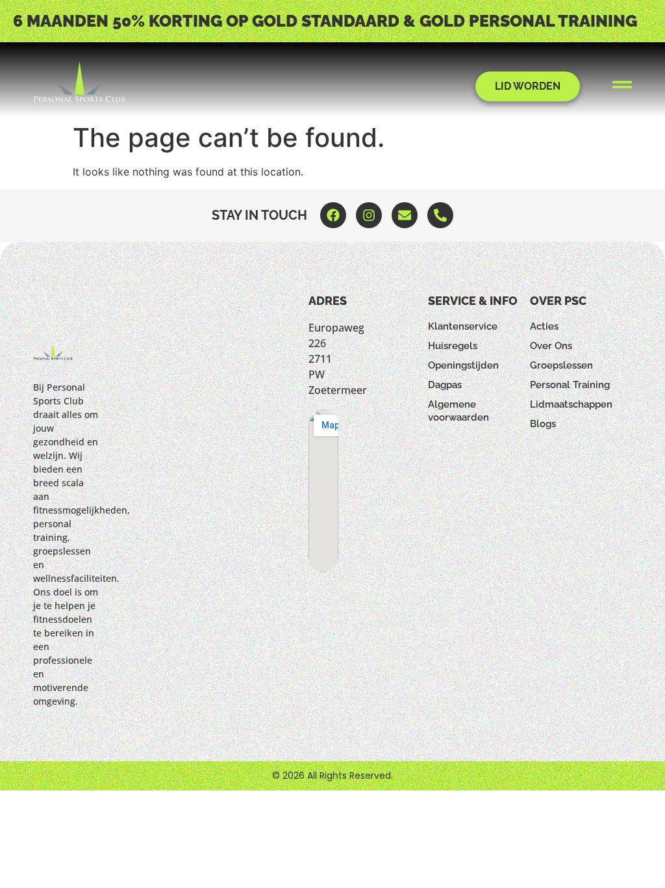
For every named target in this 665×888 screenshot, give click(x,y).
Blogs (543, 424)
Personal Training (570, 385)
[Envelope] (405, 215)
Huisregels (452, 346)
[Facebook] (333, 215)
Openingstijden (463, 365)
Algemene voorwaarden (458, 410)
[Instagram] (369, 215)
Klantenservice (462, 326)
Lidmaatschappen (571, 404)
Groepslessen (561, 365)
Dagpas (445, 385)
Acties (544, 326)
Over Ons (551, 346)
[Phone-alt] (440, 215)
